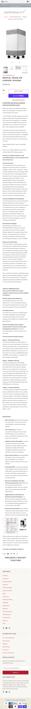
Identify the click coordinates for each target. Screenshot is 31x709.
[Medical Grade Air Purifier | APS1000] (15, 41)
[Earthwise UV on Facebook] (3, 628)
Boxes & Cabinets (7, 581)
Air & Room (6, 578)
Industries (5, 584)
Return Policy (6, 646)
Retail (4, 593)
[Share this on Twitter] (7, 554)
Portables (5, 575)
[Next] (19, 62)
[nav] (4, 1)
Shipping (5, 643)
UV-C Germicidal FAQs (8, 637)
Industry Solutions (7, 590)
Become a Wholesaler (8, 652)
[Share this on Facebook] (10, 554)
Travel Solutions (7, 614)
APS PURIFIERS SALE (15, 17)
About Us (5, 620)
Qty (4, 90)
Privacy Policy (6, 640)
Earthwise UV (12, 700)
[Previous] (12, 62)
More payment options (18, 100)
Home (5, 17)
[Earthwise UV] (15, 12)
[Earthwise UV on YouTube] (6, 628)
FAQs (4, 623)
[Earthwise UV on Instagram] (10, 628)
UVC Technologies (7, 587)
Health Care (6, 596)
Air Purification (6, 617)
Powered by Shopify (20, 700)
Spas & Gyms (6, 605)
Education (5, 608)
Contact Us (5, 649)
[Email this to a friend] (16, 554)
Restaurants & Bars (7, 599)
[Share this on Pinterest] (13, 554)
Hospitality (5, 602)
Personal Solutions (7, 611)
